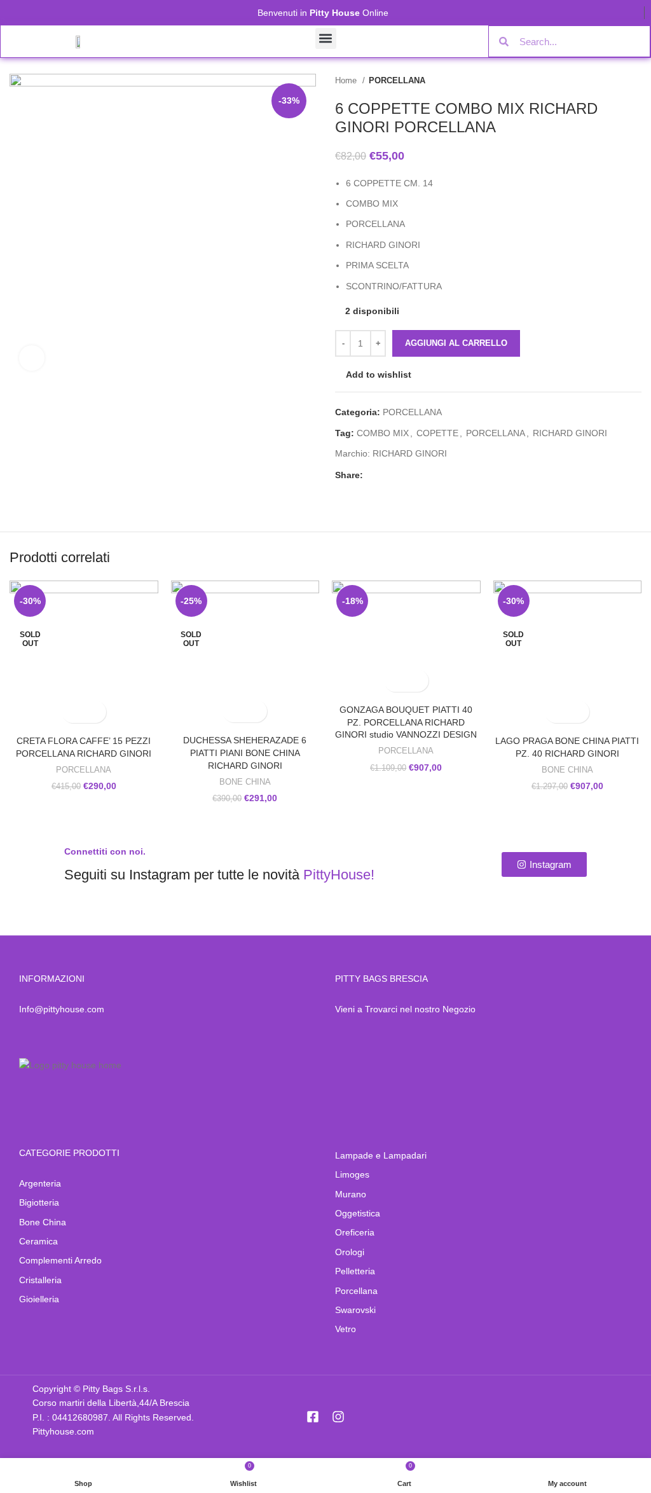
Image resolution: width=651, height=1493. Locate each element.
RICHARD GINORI (570, 433)
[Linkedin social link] (417, 475)
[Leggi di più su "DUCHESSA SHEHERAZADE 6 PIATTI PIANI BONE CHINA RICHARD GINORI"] (234, 711)
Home (347, 80)
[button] (325, 38)
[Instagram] (338, 1416)
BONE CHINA (245, 782)
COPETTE (437, 433)
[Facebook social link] (373, 475)
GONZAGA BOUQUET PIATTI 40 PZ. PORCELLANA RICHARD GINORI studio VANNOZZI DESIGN (406, 722)
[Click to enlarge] (32, 358)
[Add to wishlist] (95, 712)
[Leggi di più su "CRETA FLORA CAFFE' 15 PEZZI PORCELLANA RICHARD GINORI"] (73, 712)
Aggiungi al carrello (456, 343)
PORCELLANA (397, 80)
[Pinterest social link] (402, 475)
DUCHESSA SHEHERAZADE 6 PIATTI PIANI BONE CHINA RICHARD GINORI (244, 752)
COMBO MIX (383, 433)
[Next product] (635, 80)
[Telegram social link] (432, 475)
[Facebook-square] (312, 1416)
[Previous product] (609, 80)
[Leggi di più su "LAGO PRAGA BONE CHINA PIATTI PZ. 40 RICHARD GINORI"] (556, 712)
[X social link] (388, 475)
